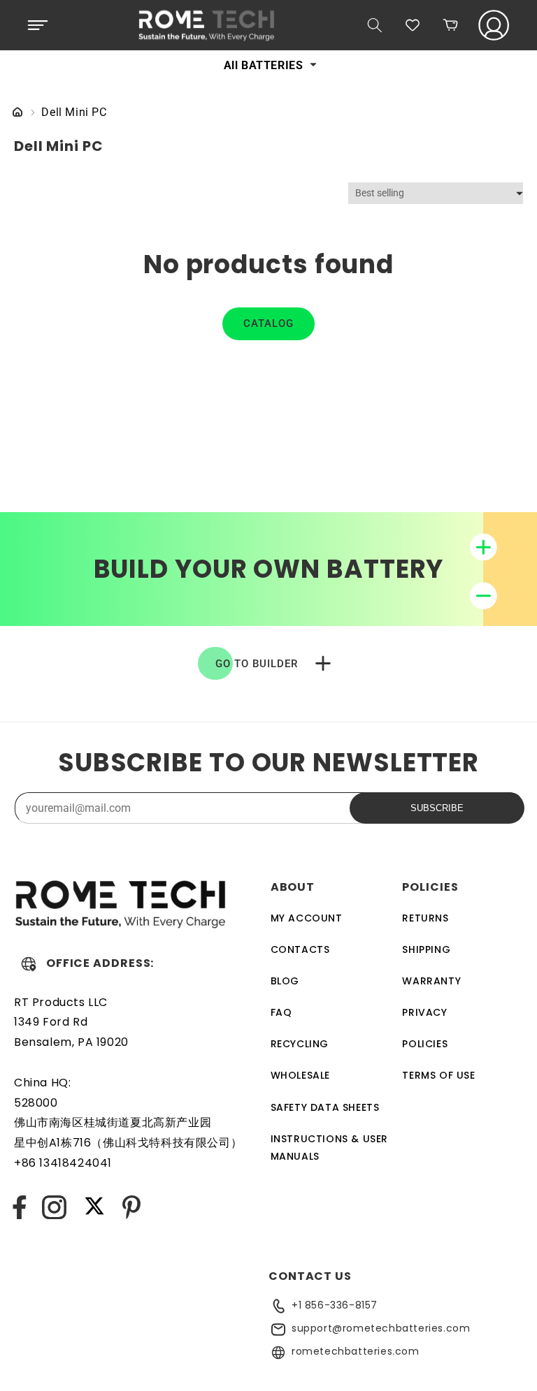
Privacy (424, 1012)
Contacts (300, 949)
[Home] (17, 112)
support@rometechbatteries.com (381, 1328)
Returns (425, 918)
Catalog (268, 323)
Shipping (426, 949)
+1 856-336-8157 (335, 1305)
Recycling (300, 1044)
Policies (425, 1044)
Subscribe (437, 808)
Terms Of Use (438, 1075)
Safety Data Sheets (325, 1107)
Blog (285, 981)
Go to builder (256, 663)
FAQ (281, 1012)
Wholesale (300, 1075)
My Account (307, 918)
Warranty (431, 981)
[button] (37, 25)
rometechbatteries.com (356, 1351)
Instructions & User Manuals (329, 1147)
